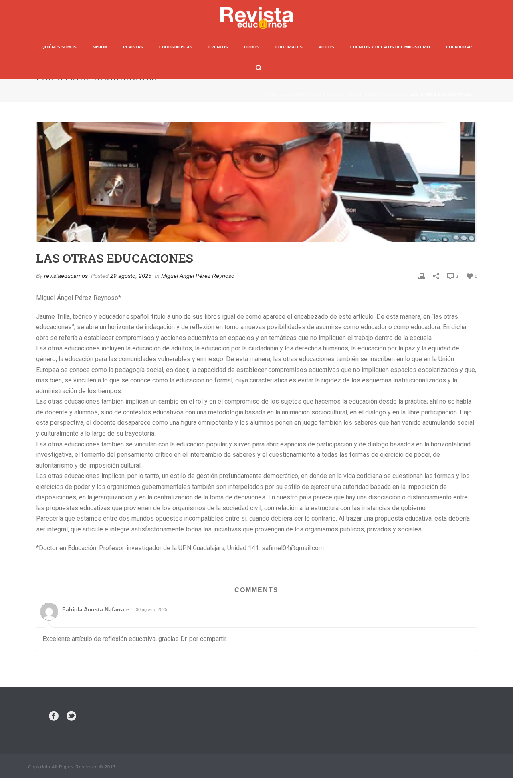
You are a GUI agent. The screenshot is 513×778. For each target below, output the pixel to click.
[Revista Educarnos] (256, 18)
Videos (326, 47)
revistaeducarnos (66, 276)
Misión (100, 47)
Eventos (218, 47)
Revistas (133, 47)
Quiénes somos (59, 47)
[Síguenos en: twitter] (71, 716)
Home (272, 94)
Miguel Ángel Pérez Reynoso (366, 94)
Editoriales (289, 47)
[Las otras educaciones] (256, 182)
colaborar (459, 47)
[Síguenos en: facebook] (54, 716)
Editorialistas (175, 47)
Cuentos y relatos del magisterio (390, 47)
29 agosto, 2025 (130, 276)
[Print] (421, 276)
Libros (251, 47)
